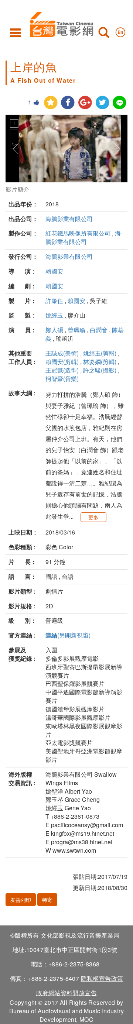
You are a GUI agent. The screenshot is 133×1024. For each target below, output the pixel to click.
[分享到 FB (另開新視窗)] (68, 103)
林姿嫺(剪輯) (99, 361)
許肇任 (54, 300)
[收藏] (51, 103)
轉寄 (47, 899)
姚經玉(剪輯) (99, 353)
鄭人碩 (54, 330)
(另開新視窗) (68, 635)
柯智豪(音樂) (62, 378)
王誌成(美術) (62, 353)
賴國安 (54, 271)
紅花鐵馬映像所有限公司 (77, 233)
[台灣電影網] (59, 23)
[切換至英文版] (120, 30)
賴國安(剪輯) (62, 361)
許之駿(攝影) (99, 370)
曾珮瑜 (76, 330)
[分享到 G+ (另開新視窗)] (85, 103)
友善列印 (20, 899)
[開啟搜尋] (103, 33)
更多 (93, 517)
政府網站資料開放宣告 (66, 993)
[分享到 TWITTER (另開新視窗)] (102, 103)
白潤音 (99, 330)
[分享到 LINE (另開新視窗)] (119, 103)
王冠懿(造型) (62, 370)
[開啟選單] (15, 32)
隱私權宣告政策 (102, 978)
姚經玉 (54, 315)
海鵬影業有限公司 (69, 218)
